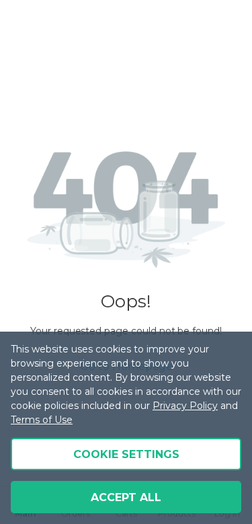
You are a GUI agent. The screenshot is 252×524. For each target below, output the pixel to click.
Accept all (126, 497)
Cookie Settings (126, 454)
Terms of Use (42, 420)
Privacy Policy (185, 406)
